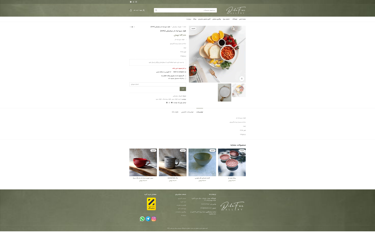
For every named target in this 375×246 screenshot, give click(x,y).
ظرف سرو (159, 99)
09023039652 (205, 204)
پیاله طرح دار (232, 178)
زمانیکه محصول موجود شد (176, 78)
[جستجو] (156, 10)
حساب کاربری (182, 198)
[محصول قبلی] (134, 27)
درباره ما (183, 215)
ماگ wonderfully (173, 178)
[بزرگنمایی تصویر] (241, 78)
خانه (184, 27)
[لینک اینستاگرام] (136, 2)
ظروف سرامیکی (176, 27)
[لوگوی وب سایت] (236, 10)
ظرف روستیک (167, 99)
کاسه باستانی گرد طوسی (202, 178)
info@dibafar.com (206, 208)
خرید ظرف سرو (176, 99)
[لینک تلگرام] (130, 2)
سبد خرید (183, 202)
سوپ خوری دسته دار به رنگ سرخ (143, 178)
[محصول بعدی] (130, 27)
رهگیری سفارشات (180, 212)
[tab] (199, 111)
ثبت (183, 89)
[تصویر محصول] (232, 162)
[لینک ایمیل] (172, 102)
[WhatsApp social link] (133, 2)
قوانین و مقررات (181, 205)
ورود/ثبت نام (182, 209)
